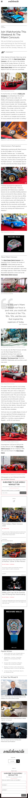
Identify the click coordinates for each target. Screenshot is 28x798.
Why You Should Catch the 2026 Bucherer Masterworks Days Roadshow (11, 740)
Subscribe (13, 757)
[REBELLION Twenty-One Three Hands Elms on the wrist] (14, 130)
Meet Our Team (14, 770)
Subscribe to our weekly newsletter (14, 483)
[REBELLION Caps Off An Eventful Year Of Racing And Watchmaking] (14, 583)
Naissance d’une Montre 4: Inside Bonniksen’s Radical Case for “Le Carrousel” (13, 719)
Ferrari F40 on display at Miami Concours (10, 441)
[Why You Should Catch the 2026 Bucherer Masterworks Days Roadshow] (14, 730)
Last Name (4, 790)
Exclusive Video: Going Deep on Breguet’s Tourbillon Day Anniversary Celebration (13, 663)
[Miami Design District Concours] (14, 81)
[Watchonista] (3, 52)
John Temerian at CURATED (7, 293)
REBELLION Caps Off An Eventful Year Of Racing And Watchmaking (13, 593)
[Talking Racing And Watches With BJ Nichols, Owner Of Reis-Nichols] (14, 550)
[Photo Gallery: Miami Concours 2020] (14, 514)
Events (2, 26)
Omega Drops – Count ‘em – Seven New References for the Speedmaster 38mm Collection (12, 659)
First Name (4, 785)
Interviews (4, 539)
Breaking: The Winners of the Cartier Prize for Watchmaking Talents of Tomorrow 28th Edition (14, 667)
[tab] (14, 500)
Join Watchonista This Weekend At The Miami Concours (13, 347)
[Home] (14, 1)
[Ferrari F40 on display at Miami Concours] (14, 432)
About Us (14, 768)
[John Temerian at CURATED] (14, 285)
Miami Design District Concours (7, 91)
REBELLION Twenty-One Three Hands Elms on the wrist (13, 140)
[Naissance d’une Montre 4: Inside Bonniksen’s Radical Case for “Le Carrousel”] (14, 709)
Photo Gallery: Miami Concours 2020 (12, 525)
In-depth (4, 573)
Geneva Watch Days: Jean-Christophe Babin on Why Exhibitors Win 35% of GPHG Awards (14, 654)
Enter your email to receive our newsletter (11, 490)
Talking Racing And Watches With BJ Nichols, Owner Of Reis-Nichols (14, 560)
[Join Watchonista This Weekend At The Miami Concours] (14, 175)
